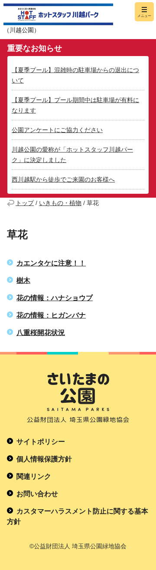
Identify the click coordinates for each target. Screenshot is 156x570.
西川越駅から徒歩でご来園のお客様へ (63, 179)
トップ (25, 202)
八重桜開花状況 (40, 332)
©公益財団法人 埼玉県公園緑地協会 (78, 546)
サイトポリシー (40, 441)
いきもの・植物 (60, 202)
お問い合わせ (37, 493)
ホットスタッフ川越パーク (58, 14)
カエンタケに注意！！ (51, 263)
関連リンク (33, 476)
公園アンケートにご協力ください (57, 129)
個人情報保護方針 (44, 459)
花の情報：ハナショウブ (54, 298)
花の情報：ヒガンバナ (51, 315)
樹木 (23, 280)
